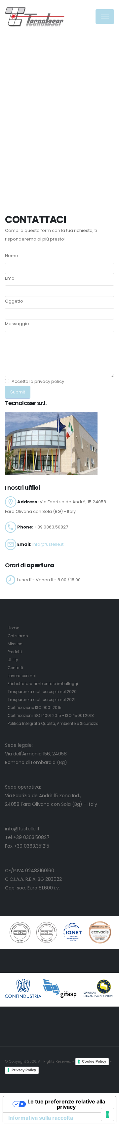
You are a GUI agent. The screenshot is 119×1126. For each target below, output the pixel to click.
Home (13, 628)
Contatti (15, 667)
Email (11, 278)
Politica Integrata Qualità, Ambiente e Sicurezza (53, 723)
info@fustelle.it (47, 544)
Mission (15, 644)
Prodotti (15, 652)
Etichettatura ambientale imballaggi (43, 683)
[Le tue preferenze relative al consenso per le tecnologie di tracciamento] (107, 1114)
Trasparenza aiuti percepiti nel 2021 (41, 699)
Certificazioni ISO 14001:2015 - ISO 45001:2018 (51, 715)
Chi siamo (18, 636)
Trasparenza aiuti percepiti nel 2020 (42, 691)
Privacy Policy (24, 1070)
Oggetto (14, 301)
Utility (13, 660)
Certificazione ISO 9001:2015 (34, 707)
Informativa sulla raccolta (40, 1117)
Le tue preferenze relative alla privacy (66, 1104)
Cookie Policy (94, 1061)
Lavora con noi (22, 675)
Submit (17, 392)
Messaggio (17, 323)
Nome (11, 255)
